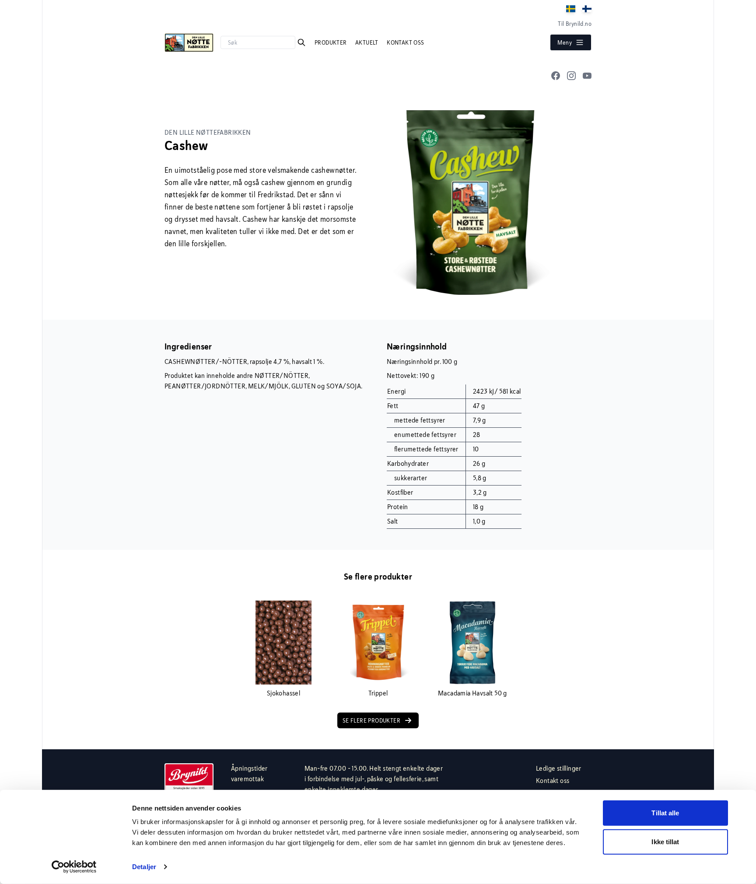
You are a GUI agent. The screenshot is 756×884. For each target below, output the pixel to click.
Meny (564, 42)
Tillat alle (665, 813)
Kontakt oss (405, 42)
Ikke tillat (665, 841)
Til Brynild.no (575, 24)
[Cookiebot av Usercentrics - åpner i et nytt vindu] (74, 867)
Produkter (331, 42)
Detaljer (144, 866)
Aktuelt (367, 42)
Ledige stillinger (558, 768)
